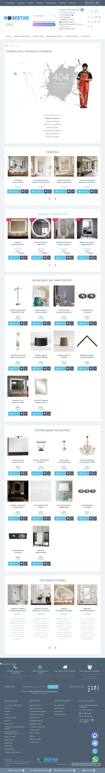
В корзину (14, 191)
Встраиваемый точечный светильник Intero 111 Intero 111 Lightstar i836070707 (87, 506)
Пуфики (32, 736)
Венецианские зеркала (37, 714)
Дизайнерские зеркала (54, 36)
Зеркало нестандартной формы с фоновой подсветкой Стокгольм (64, 610)
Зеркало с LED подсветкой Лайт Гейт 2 (17, 401)
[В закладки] (23, 191)
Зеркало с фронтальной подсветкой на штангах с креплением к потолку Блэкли (41, 551)
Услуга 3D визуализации (44, 24)
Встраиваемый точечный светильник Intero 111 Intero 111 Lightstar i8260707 (87, 311)
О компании (10, 3)
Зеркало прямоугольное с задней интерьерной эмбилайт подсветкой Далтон (18, 243)
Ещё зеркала (85, 36)
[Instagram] (88, 17)
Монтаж (40, 3)
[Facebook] (99, 17)
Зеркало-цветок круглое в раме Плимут (41, 311)
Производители (9, 749)
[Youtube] (88, 22)
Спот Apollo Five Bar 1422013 (41, 506)
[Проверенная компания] (8, 664)
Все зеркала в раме (35, 724)
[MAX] (95, 735)
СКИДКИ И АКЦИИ (52, 121)
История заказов (59, 708)
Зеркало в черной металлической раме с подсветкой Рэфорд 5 (18, 610)
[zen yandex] (99, 22)
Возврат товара (9, 740)
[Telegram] (96, 17)
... (93, 36)
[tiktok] (88, 27)
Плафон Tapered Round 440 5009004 (41, 356)
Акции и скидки (34, 742)
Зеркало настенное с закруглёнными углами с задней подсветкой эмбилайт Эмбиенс (87, 243)
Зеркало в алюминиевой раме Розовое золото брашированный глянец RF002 (87, 610)
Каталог (8, 36)
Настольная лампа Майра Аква (64, 506)
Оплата (30, 3)
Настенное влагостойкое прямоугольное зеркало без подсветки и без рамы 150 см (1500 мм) (18, 181)
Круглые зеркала (35, 733)
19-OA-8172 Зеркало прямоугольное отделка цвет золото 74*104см (41, 401)
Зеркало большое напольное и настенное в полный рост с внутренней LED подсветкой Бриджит (41, 610)
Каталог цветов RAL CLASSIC (13, 705)
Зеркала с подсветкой (22, 36)
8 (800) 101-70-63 (67, 19)
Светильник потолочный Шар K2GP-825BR (64, 461)
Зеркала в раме (38, 36)
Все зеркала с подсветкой (37, 727)
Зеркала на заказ (35, 730)
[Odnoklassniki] (92, 22)
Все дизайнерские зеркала (38, 711)
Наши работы (51, 3)
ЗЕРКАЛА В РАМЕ (52, 128)
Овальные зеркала (35, 739)
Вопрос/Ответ (9, 743)
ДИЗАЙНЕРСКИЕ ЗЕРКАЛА (52, 131)
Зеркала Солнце (34, 717)
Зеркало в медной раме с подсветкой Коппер (64, 181)
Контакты (72, 3)
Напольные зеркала (36, 708)
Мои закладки (58, 711)
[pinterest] (92, 27)
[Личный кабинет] (98, 3)
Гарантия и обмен (10, 717)
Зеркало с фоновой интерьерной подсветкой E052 (18, 506)
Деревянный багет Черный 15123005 (87, 356)
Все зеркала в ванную (36, 720)
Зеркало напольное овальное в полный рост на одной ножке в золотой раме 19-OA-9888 (18, 356)
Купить (14, 258)
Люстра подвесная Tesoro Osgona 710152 (87, 461)
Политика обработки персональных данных (11, 732)
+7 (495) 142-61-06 (68, 13)
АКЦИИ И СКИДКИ (52, 137)
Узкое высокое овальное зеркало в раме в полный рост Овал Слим (64, 311)
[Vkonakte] (92, 17)
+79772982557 (65, 17)
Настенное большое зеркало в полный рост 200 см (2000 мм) (87, 181)
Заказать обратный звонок (45, 21)
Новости (63, 3)
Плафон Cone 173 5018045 (64, 356)
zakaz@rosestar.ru (68, 22)
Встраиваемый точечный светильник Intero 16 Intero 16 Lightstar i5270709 (18, 551)
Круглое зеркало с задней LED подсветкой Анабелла (41, 243)
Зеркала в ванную (72, 36)
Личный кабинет (59, 705)
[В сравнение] (27, 191)
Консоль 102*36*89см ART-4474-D (41, 461)
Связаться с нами (10, 737)
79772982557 (66, 15)
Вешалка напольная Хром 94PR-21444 (17, 311)
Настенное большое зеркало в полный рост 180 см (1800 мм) (41, 181)
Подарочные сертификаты (13, 752)
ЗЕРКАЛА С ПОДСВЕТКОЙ (52, 124)
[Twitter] (95, 22)
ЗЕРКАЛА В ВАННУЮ (52, 134)
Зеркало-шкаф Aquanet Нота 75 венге (18, 461)
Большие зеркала (35, 705)
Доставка (21, 3)
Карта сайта (8, 746)
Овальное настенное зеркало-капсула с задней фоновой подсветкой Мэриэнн (64, 243)
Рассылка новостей (60, 714)
